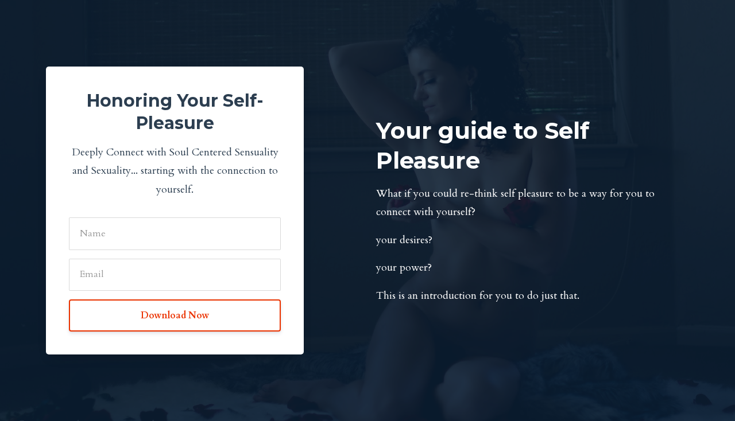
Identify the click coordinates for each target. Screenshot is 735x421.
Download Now (175, 315)
